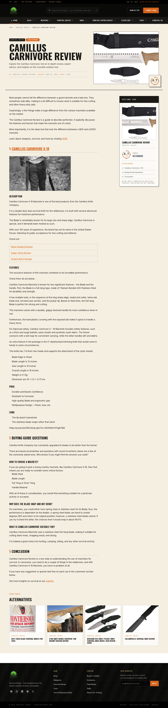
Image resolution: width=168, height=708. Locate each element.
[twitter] (33, 691)
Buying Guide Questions (132, 172)
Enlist (154, 683)
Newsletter (134, 10)
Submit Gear (151, 10)
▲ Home (14, 20)
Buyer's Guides (93, 676)
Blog (55, 676)
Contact (155, 705)
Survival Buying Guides (63, 692)
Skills (89, 688)
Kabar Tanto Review (21, 253)
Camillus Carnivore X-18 (30, 148)
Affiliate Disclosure (139, 705)
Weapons (57, 680)
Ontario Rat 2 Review (21, 259)
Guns (56, 688)
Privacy (123, 705)
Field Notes (91, 684)
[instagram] (17, 691)
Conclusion (127, 177)
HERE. (65, 139)
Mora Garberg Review (22, 247)
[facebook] (11, 691)
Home (11, 27)
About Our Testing (94, 692)
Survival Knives (23, 27)
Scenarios (91, 680)
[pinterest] (27, 691)
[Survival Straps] (13, 10)
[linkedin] (22, 691)
